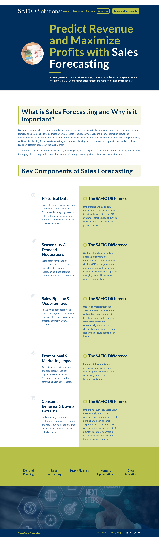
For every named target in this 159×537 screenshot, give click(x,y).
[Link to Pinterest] (135, 533)
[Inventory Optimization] (105, 460)
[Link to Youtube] (139, 533)
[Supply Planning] (79, 460)
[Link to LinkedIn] (127, 533)
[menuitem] (65, 11)
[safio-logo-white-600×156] (39, 11)
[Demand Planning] (28, 460)
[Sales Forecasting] (54, 460)
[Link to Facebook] (131, 533)
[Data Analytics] (131, 460)
